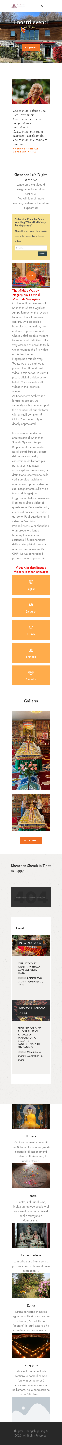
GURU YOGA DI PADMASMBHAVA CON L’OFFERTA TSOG (31, 938)
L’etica (31, 1305)
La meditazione (31, 1255)
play (31, 276)
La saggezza (31, 1365)
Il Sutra (31, 1136)
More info (28, 996)
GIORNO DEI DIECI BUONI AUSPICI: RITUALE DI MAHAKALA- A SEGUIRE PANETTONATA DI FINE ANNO (31, 1008)
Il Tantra (31, 1196)
